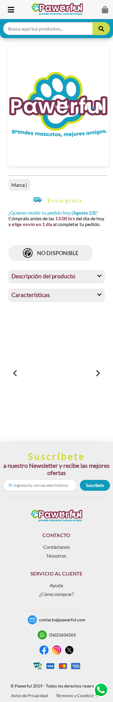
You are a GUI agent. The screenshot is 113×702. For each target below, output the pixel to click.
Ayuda (56, 585)
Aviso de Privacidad (29, 695)
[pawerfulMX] (100, 689)
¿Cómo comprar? (56, 594)
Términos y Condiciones (78, 695)
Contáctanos (56, 547)
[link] (59, 9)
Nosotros (56, 555)
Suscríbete (95, 485)
